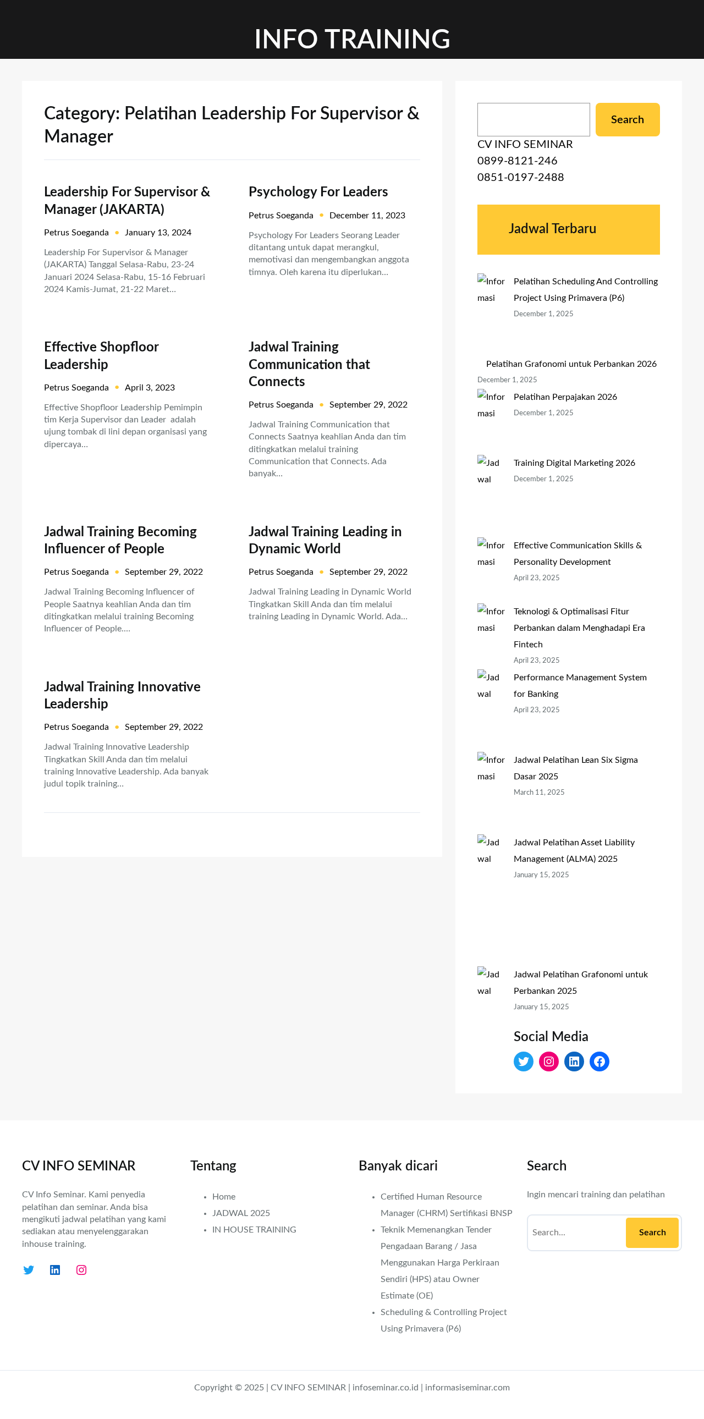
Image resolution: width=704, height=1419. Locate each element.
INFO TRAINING (352, 40)
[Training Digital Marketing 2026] (491, 496)
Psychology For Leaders (318, 192)
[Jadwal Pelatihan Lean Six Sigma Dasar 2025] (491, 793)
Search (627, 119)
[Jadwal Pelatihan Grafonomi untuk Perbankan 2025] (491, 1032)
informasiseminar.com (467, 1387)
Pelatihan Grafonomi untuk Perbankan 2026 (571, 364)
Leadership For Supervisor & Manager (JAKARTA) (127, 201)
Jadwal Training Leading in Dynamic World (325, 541)
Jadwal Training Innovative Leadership (122, 696)
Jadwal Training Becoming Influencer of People (120, 541)
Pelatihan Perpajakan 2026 (565, 397)
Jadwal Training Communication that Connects (309, 364)
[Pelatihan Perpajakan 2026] (491, 422)
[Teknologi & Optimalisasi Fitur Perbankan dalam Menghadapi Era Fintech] (491, 636)
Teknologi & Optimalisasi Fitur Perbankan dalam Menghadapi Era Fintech (579, 628)
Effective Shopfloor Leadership (101, 356)
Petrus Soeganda (76, 232)
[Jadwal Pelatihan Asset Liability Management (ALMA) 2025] (491, 900)
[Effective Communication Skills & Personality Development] (491, 570)
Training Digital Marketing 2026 (574, 463)
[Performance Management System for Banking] (491, 710)
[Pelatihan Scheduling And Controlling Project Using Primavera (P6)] (491, 314)
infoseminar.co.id (386, 1387)
